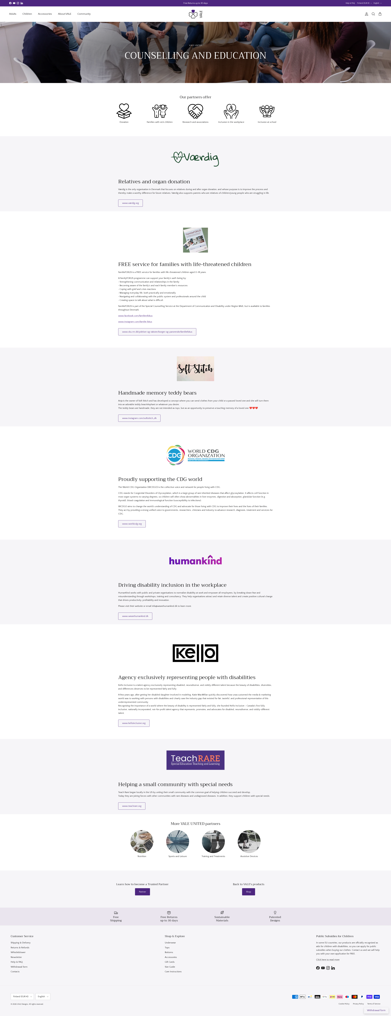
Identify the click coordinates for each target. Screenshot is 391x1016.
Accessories (45, 14)
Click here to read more (328, 959)
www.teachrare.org (131, 806)
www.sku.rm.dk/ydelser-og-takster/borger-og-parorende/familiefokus (157, 332)
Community (84, 14)
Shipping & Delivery (21, 942)
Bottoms (169, 952)
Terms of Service (373, 1004)
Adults (12, 14)
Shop (248, 891)
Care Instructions (173, 971)
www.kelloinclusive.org (134, 723)
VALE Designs (22, 1004)
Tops (167, 947)
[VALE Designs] (195, 14)
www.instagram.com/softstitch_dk (139, 418)
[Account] (366, 14)
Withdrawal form (19, 967)
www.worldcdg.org (132, 524)
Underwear (170, 942)
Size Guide (170, 967)
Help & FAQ (350, 3)
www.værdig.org (130, 203)
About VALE (64, 14)
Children (27, 14)
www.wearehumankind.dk (135, 616)
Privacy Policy (358, 1004)
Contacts (15, 971)
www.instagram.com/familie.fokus (135, 321)
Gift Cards (170, 962)
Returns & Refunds (20, 947)
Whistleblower (18, 952)
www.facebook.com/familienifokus (135, 315)
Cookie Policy (344, 1004)
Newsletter (16, 957)
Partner (142, 891)
